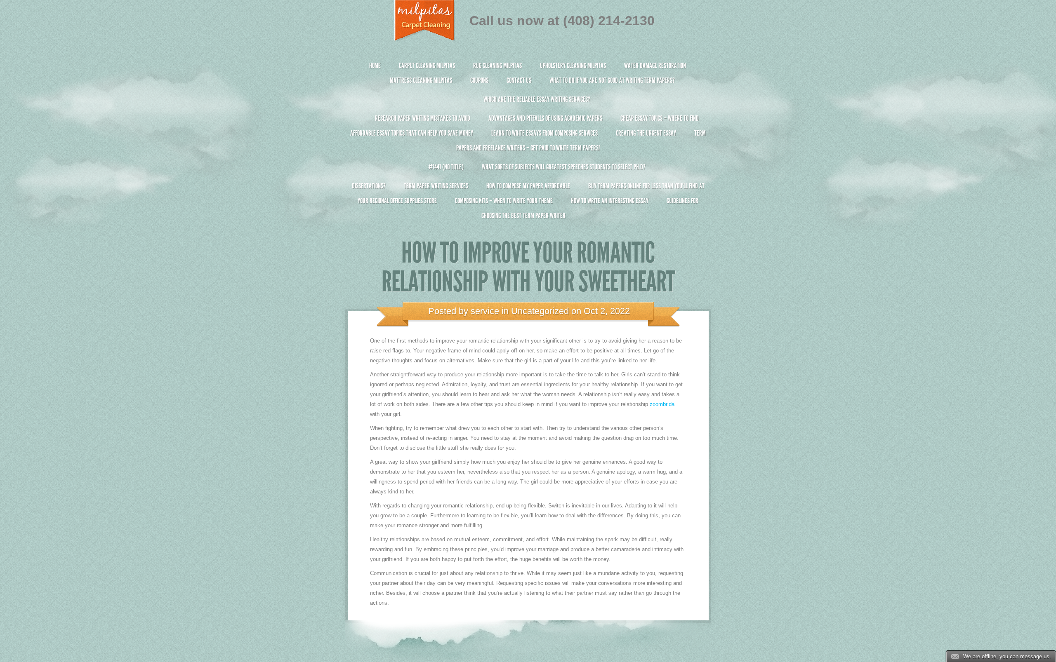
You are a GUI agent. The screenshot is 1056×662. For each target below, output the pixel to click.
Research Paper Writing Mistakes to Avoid (422, 118)
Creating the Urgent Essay (646, 133)
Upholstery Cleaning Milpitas (573, 65)
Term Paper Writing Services (436, 185)
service (485, 311)
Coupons (479, 80)
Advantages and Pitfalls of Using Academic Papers (545, 118)
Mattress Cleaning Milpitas (421, 80)
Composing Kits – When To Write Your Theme (504, 200)
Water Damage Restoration (655, 65)
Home (375, 65)
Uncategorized (540, 311)
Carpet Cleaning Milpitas (427, 65)
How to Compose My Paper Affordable (528, 185)
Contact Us (519, 80)
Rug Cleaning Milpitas (497, 65)
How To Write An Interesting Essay (609, 200)
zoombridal (663, 404)
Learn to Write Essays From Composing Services (544, 133)
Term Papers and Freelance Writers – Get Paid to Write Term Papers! (581, 141)
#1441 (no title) (446, 166)
